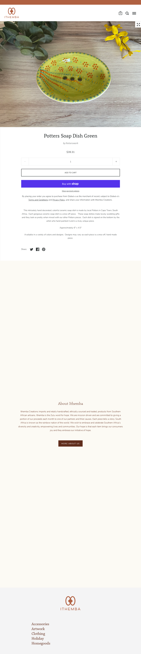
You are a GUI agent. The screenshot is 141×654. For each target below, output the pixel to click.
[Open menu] (134, 13)
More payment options (70, 191)
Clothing (38, 634)
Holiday (38, 639)
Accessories (40, 624)
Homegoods (41, 643)
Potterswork (72, 143)
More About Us (70, 443)
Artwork (38, 629)
